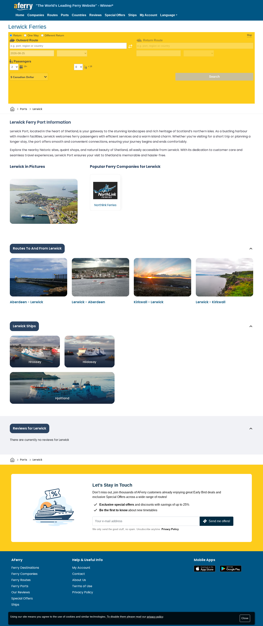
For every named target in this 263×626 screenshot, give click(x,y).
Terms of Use (82, 586)
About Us (79, 580)
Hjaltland (62, 398)
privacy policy (155, 616)
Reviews (95, 15)
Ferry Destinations (25, 567)
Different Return (54, 35)
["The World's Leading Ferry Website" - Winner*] (23, 6)
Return (17, 35)
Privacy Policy (170, 529)
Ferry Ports (19, 586)
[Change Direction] (130, 46)
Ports (65, 15)
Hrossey (35, 362)
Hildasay (89, 362)
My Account (148, 15)
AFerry (17, 560)
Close (244, 618)
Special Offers (115, 15)
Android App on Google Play (230, 568)
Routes (52, 15)
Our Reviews (20, 592)
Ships (132, 15)
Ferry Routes (21, 580)
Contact (78, 574)
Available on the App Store (204, 568)
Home (20, 15)
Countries (79, 15)
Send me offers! (219, 521)
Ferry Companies (24, 574)
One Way (33, 35)
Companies (35, 15)
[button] (169, 15)
